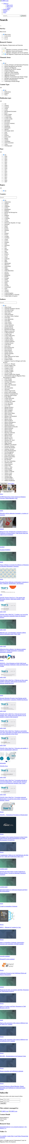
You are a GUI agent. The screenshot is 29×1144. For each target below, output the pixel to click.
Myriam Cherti (8, 441)
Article (6, 108)
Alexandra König (8, 310)
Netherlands (7, 266)
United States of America (10, 296)
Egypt (6, 226)
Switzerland (7, 287)
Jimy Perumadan (8, 388)
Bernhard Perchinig (9, 329)
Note (5, 132)
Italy (5, 251)
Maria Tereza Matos (9, 413)
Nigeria (6, 269)
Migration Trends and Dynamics (14, 51)
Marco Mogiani (8, 410)
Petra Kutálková (8, 453)
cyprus (6, 219)
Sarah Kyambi (8, 468)
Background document (10, 111)
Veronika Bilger (8, 477)
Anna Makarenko (8, 319)
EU (5, 232)
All (5, 48)
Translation (7, 141)
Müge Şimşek (8, 443)
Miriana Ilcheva (8, 438)
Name (1, 1099)
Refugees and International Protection (14, 78)
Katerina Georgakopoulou (11, 393)
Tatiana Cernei (8, 473)
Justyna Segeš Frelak (9, 390)
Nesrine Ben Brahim (9, 447)
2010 (5, 180)
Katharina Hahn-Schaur (10, 395)
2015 (5, 173)
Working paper (8, 145)
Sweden (6, 285)
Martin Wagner (8, 429)
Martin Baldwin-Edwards (11, 426)
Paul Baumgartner (9, 452)
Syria (5, 288)
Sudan (6, 284)
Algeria (6, 205)
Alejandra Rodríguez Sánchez (12, 308)
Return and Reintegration (10, 79)
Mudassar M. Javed (9, 440)
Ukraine (6, 291)
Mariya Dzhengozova (10, 422)
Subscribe (3, 1103)
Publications (6, 9)
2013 (5, 175)
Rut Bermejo (7, 459)
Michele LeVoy (8, 437)
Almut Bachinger (8, 314)
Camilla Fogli (8, 334)
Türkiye (6, 290)
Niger (5, 267)
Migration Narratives (9, 75)
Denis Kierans (8, 350)
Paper (5, 134)
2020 (5, 165)
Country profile (8, 119)
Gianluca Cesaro (8, 368)
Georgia (6, 236)
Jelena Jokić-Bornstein (10, 385)
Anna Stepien (7, 322)
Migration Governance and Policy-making (17, 49)
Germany (6, 237)
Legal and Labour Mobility (11, 72)
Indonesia (7, 245)
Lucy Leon (7, 405)
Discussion (7, 120)
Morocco (6, 264)
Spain (5, 282)
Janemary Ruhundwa (9, 382)
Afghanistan (7, 202)
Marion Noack (8, 419)
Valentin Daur (8, 476)
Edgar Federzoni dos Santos (11, 356)
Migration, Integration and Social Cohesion (17, 52)
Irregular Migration (9, 71)
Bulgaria (6, 215)
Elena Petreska (8, 358)
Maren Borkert (8, 411)
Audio (6, 110)
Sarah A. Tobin (8, 467)
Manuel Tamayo (8, 408)
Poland (6, 276)
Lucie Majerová (8, 404)
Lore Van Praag (8, 403)
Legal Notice (17, 1136)
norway (6, 272)
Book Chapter (8, 114)
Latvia (6, 255)
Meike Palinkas (8, 434)
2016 (5, 171)
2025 (5, 158)
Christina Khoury (8, 343)
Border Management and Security (13, 66)
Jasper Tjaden (8, 383)
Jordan (6, 252)
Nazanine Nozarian (9, 446)
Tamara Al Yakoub (9, 471)
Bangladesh (7, 209)
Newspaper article (9, 130)
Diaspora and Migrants (10, 68)
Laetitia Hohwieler (9, 398)
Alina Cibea (7, 313)
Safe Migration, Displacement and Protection (17, 54)
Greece (6, 240)
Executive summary (9, 123)
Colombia (7, 218)
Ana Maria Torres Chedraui (11, 316)
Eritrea (6, 227)
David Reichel (8, 349)
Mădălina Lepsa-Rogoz (10, 444)
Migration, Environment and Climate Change (16, 76)
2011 (5, 178)
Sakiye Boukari (8, 464)
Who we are (9, 6)
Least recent (7, 36)
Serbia (6, 279)
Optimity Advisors (9, 449)
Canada (6, 217)
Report (6, 138)
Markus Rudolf (8, 423)
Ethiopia (6, 230)
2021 (5, 163)
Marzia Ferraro (8, 431)
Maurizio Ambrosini (9, 432)
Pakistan (6, 273)
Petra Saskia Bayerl (9, 455)
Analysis (6, 107)
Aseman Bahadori (9, 325)
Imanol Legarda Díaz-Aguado (12, 374)
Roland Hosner (8, 458)
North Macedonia (9, 270)
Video (6, 144)
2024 (5, 159)
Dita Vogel (7, 355)
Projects (5, 11)
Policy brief (7, 137)
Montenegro (7, 263)
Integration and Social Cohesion (12, 69)
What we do (9, 5)
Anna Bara (7, 317)
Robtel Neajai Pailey (9, 456)
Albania (6, 203)
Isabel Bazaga (8, 379)
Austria (6, 208)
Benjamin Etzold (8, 328)
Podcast (6, 135)
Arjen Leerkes (8, 323)
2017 (5, 170)
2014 (5, 174)
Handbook (7, 126)
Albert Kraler (7, 307)
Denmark (6, 224)
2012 (5, 177)
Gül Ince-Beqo (8, 373)
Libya (6, 257)
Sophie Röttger (8, 470)
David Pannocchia (9, 347)
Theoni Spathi (8, 474)
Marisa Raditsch (8, 420)
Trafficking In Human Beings (12, 81)
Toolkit (6, 140)
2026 (5, 156)
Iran (5, 246)
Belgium (6, 211)
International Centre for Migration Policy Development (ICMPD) (14, 376)
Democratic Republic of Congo (12, 223)
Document (7, 122)
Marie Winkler (8, 414)
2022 (5, 162)
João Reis (7, 389)
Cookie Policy (10, 1136)
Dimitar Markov (8, 352)
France (6, 234)
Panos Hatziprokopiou (10, 450)
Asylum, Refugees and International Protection (16, 65)
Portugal (6, 278)
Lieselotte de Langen (9, 401)
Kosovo (6, 254)
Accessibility (3, 1136)
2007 (5, 181)
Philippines (7, 275)
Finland (6, 233)
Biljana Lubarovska (9, 331)
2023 (5, 160)
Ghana (6, 239)
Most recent (7, 34)
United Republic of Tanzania (11, 294)
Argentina (7, 206)
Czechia (6, 221)
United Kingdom (8, 293)
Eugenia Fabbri (8, 359)
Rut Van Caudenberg (9, 461)
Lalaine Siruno (8, 400)
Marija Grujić (7, 417)
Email (1, 1101)
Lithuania (6, 258)
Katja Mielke (7, 397)
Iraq (5, 248)
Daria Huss (7, 346)
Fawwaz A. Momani (9, 364)
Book (5, 113)
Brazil (6, 214)
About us (5, 3)
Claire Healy (7, 344)
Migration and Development (11, 74)
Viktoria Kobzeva (9, 479)
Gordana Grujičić (8, 371)
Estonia (6, 229)
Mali (5, 260)
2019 (5, 167)
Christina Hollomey (9, 341)
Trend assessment (8, 142)
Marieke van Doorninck (10, 416)
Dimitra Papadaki (8, 353)
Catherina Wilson (8, 340)
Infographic (7, 127)
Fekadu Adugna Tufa (9, 365)
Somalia (6, 281)
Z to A (6, 39)
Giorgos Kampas (8, 370)
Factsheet (6, 125)
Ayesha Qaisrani (8, 326)
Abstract (6, 105)
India (5, 243)
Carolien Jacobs (8, 338)
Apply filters (4, 483)
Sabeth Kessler (8, 462)
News (4, 12)
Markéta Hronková (9, 425)
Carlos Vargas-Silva (9, 335)
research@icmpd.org (5, 1127)
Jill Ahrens (7, 386)
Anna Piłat (7, 320)
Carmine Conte (8, 337)
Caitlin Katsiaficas (9, 332)
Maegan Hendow (8, 407)
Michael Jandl (8, 435)
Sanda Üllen (7, 465)
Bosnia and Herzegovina (10, 212)
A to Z (6, 37)
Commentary (7, 116)
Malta (5, 261)
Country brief (7, 117)
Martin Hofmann (8, 428)
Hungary (6, 242)
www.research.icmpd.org (17, 1127)
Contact (8, 8)
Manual (6, 129)
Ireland (6, 249)
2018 (5, 168)
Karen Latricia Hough (10, 392)
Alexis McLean (8, 311)
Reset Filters (11, 483)
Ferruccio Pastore (8, 367)
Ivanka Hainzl (8, 380)
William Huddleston (9, 480)
